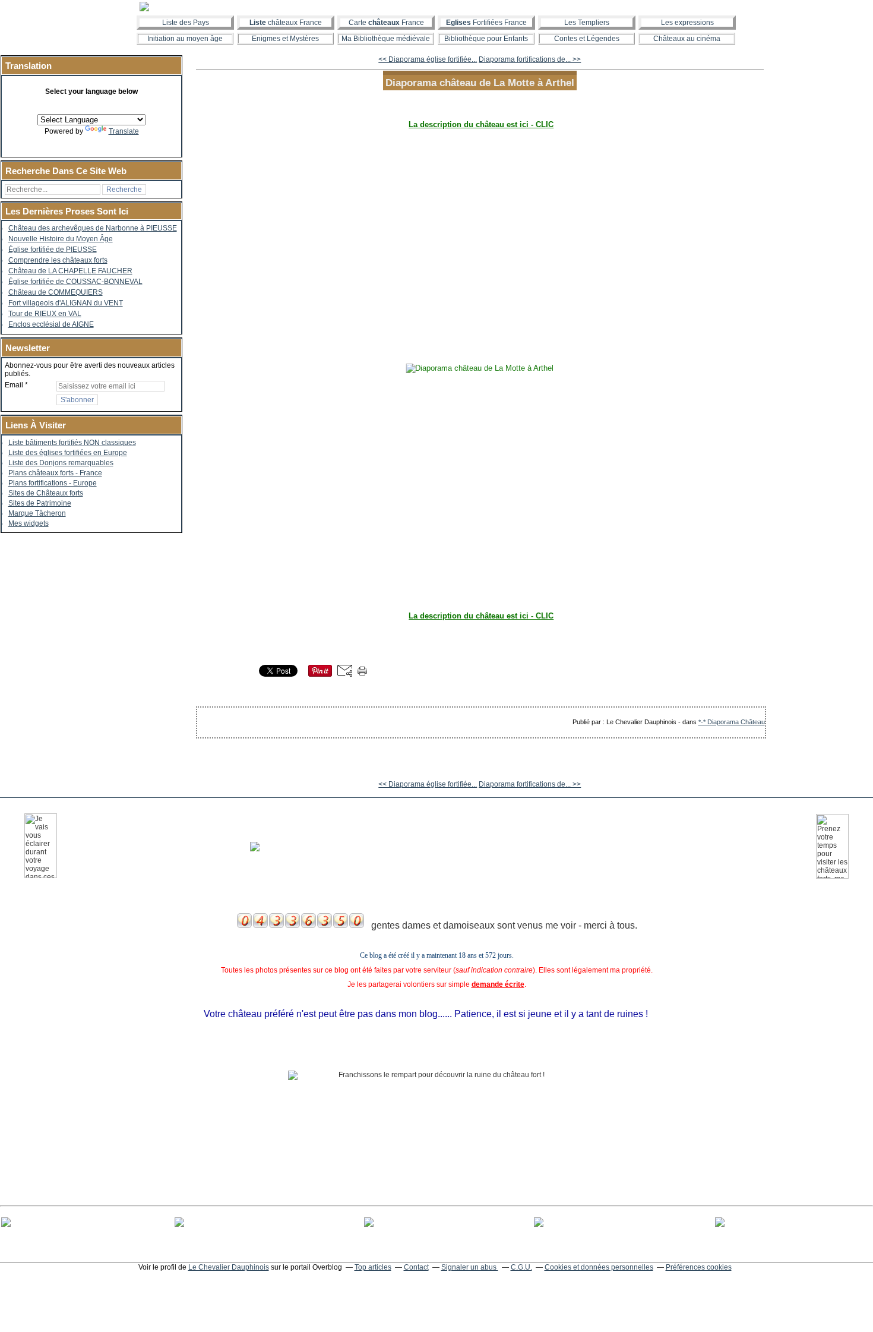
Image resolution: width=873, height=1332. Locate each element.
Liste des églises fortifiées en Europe (67, 453)
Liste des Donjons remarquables (60, 463)
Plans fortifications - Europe (52, 483)
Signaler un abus (469, 1267)
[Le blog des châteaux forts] (436, 6)
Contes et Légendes (586, 38)
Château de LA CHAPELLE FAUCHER (70, 271)
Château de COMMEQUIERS (55, 292)
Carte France (386, 22)
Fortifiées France (486, 22)
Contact (416, 1267)
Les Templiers (586, 22)
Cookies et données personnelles (599, 1267)
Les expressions (687, 22)
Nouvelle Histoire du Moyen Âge (60, 239)
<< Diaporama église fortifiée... (427, 59)
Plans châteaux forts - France (55, 473)
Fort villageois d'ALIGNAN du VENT (65, 303)
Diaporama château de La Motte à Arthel (479, 82)
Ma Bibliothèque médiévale (385, 38)
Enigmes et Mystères (285, 38)
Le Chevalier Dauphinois (228, 1267)
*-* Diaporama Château (731, 721)
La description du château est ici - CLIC (481, 124)
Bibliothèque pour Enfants (486, 38)
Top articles (373, 1267)
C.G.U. (521, 1267)
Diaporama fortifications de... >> (530, 59)
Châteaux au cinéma (686, 38)
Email (14, 385)
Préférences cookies (699, 1267)
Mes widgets (28, 523)
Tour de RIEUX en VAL (44, 314)
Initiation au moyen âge (185, 38)
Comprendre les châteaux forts (57, 260)
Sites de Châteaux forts (45, 493)
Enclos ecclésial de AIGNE (51, 324)
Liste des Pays (185, 22)
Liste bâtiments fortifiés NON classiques (72, 442)
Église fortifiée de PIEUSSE (52, 249)
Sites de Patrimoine (39, 503)
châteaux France (285, 22)
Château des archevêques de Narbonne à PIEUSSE (92, 228)
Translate (124, 131)
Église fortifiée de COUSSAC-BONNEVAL (75, 281)
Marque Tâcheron (37, 513)
